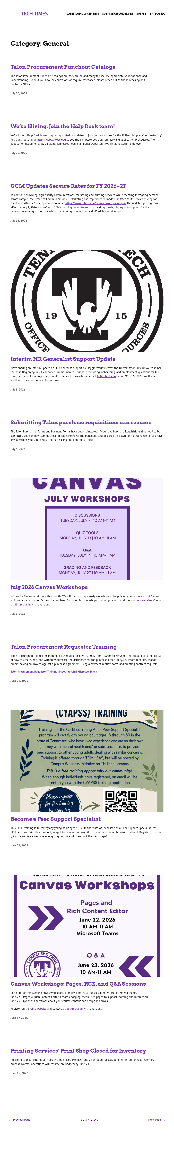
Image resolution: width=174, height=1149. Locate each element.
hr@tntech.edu (106, 376)
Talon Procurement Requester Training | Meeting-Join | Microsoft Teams (54, 671)
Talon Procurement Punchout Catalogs (63, 66)
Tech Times (34, 13)
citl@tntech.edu (21, 604)
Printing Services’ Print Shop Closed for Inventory (78, 1050)
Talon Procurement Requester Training (64, 646)
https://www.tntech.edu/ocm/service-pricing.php (95, 203)
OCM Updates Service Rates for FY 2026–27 (68, 185)
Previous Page (19, 1119)
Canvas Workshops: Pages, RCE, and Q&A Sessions (78, 983)
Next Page (157, 1119)
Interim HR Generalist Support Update (63, 358)
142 (95, 1119)
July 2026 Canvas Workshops (49, 587)
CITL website (38, 1008)
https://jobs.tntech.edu (51, 139)
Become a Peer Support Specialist (56, 818)
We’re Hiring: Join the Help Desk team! (63, 126)
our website (144, 600)
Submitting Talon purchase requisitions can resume (81, 422)
